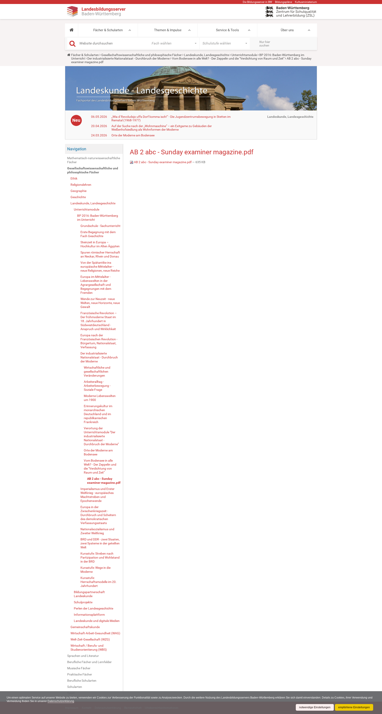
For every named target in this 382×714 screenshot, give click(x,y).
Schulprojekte (83, 602)
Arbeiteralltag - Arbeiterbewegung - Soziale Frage (97, 385)
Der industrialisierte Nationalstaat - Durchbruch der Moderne (128, 58)
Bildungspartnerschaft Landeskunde (89, 594)
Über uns (287, 30)
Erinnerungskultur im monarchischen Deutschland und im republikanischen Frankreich (98, 414)
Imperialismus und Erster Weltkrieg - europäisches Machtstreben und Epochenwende (97, 495)
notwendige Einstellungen (314, 707)
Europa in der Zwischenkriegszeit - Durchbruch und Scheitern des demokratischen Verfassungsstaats (98, 515)
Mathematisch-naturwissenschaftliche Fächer (93, 160)
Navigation (76, 149)
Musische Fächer (78, 668)
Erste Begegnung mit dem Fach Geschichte (98, 234)
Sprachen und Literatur (83, 656)
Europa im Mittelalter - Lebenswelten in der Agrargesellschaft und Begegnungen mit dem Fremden (95, 284)
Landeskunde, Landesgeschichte (206, 55)
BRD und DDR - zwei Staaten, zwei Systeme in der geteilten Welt (100, 543)
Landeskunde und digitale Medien (97, 621)
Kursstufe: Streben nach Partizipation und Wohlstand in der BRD (100, 557)
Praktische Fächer (79, 674)
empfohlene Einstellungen (354, 707)
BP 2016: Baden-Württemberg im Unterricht (97, 217)
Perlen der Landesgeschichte (93, 608)
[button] (71, 30)
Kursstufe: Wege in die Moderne (95, 569)
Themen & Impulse (167, 30)
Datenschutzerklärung (61, 701)
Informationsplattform (89, 614)
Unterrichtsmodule (244, 55)
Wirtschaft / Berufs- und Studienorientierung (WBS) (89, 647)
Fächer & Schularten (108, 30)
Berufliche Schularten (81, 680)
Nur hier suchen (264, 43)
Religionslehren (81, 184)
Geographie (78, 191)
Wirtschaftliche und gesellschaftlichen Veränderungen (97, 371)
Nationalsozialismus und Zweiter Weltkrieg (97, 531)
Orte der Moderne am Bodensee (133, 135)
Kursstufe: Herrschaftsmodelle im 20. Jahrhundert (98, 582)
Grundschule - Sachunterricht (100, 226)
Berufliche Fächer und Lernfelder (89, 662)
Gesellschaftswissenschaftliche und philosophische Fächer (141, 55)
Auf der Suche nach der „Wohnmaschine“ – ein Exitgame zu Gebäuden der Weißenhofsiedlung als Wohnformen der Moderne (161, 127)
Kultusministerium (306, 2)
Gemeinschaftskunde (85, 627)
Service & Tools (227, 30)
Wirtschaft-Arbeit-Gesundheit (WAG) (95, 633)
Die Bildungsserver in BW (257, 2)
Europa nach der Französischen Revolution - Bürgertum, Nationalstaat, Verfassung (98, 341)
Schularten (74, 687)
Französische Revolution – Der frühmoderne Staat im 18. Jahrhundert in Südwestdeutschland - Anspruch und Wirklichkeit (98, 321)
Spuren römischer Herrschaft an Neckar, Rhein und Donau (100, 254)
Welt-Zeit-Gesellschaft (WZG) (90, 639)
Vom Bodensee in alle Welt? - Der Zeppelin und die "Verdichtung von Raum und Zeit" (228, 58)
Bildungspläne (283, 2)
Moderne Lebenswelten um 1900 (100, 398)
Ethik (74, 178)
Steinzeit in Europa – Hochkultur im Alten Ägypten (100, 244)
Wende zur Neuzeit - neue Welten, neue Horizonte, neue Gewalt (100, 303)
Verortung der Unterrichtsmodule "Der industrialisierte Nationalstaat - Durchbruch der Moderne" (101, 436)
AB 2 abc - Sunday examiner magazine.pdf (103, 480)
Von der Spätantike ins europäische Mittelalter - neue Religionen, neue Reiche (100, 266)
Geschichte (78, 197)
